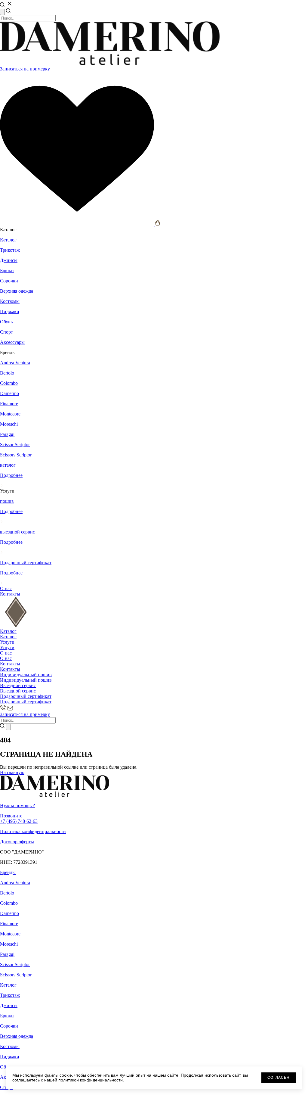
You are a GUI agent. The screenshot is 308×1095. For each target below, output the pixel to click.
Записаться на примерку (25, 68)
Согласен (278, 1077)
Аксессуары (12, 342)
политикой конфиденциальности (90, 1080)
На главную (12, 772)
